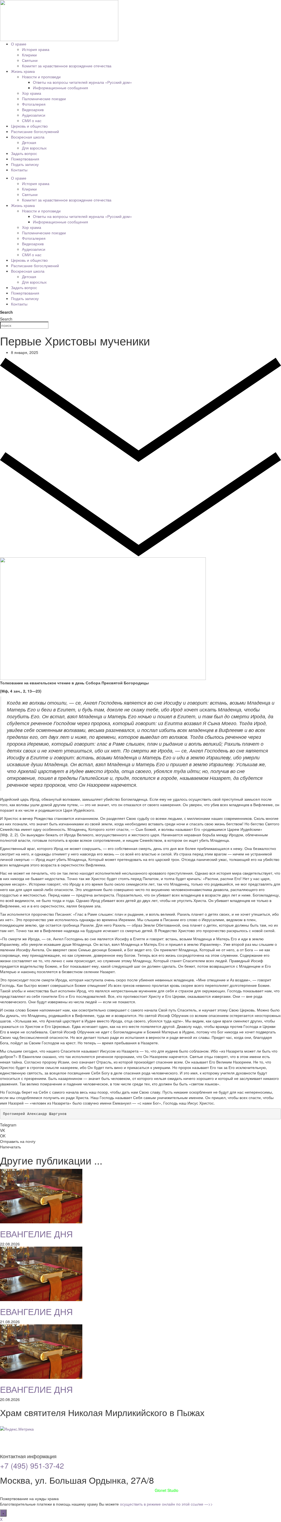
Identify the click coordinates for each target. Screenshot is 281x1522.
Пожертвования (25, 159)
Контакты (19, 169)
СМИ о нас (31, 120)
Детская (29, 142)
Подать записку (25, 164)
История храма (35, 49)
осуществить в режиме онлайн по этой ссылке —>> (166, 1504)
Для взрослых (34, 148)
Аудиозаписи (33, 115)
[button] (140, 1125)
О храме (18, 44)
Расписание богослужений (35, 131)
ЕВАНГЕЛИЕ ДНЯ (36, 1233)
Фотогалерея (34, 104)
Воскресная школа (27, 137)
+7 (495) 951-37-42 (32, 1465)
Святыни (30, 60)
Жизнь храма (23, 71)
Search (6, 312)
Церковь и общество (29, 126)
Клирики (29, 54)
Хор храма (31, 93)
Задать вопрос (24, 153)
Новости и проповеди (41, 76)
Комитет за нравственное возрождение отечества (66, 65)
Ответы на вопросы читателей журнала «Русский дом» (82, 82)
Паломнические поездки (44, 98)
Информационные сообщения (60, 87)
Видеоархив (33, 109)
